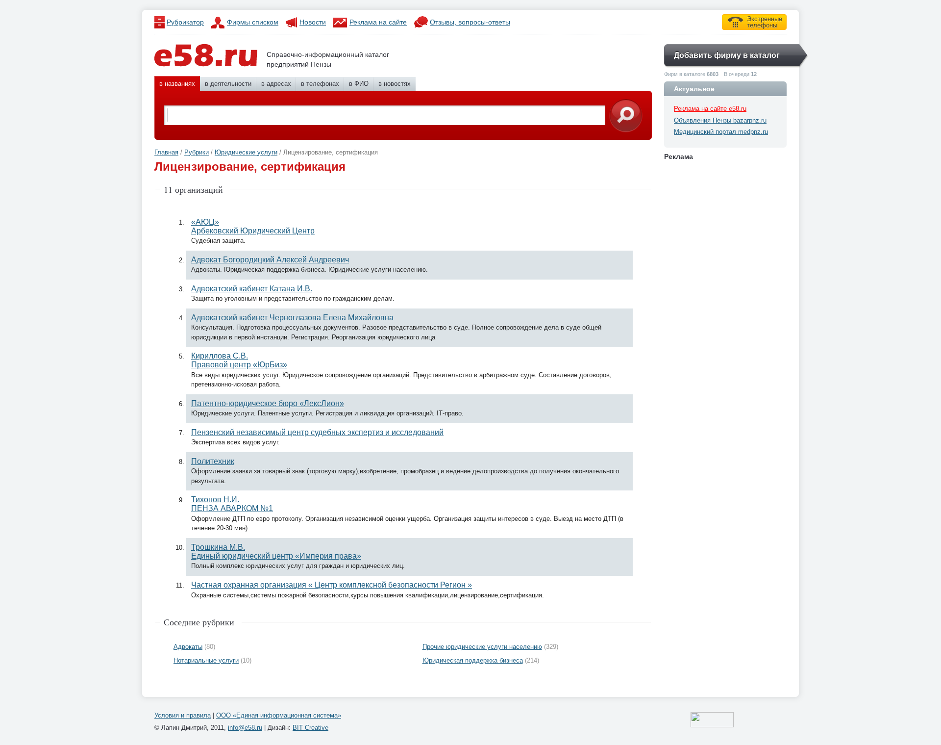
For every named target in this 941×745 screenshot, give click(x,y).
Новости (312, 22)
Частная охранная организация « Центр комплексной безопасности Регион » (331, 585)
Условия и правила (182, 715)
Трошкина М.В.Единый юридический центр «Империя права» (276, 551)
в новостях (394, 83)
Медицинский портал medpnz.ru (721, 131)
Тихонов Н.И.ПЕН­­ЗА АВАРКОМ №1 (232, 504)
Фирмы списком (252, 22)
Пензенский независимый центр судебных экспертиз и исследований (317, 432)
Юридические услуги (246, 152)
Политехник (212, 461)
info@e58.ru (245, 727)
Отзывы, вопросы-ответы (470, 22)
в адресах (276, 83)
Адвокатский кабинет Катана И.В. (251, 288)
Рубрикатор (185, 22)
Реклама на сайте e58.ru (710, 108)
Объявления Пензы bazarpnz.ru (720, 120)
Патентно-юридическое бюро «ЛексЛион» (267, 403)
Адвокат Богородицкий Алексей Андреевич (270, 260)
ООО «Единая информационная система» (278, 715)
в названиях (177, 83)
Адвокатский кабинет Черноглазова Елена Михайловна (292, 317)
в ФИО (359, 83)
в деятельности (228, 83)
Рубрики (196, 152)
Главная (166, 152)
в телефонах (320, 83)
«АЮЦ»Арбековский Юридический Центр (253, 226)
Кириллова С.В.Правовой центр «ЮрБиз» (239, 360)
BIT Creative (310, 727)
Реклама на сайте (378, 22)
